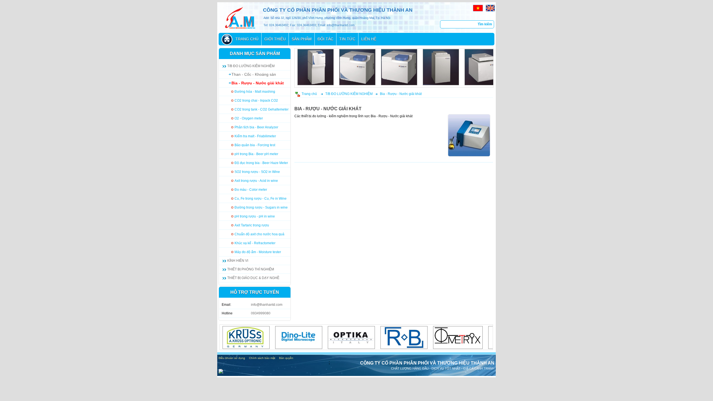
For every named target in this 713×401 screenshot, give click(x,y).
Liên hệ (368, 39)
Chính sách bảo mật (262, 358)
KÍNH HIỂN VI (237, 261)
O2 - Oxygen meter (249, 118)
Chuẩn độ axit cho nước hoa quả (259, 234)
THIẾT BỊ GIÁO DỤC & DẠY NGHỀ (253, 278)
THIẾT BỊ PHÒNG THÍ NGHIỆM (250, 269)
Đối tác (325, 39)
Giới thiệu (275, 39)
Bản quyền (286, 358)
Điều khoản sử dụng (232, 358)
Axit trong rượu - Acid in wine (256, 181)
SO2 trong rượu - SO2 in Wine (257, 172)
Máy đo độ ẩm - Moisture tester (258, 252)
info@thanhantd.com (266, 305)
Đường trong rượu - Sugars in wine (261, 207)
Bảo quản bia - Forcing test (255, 145)
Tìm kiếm (485, 24)
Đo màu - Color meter (251, 190)
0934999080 (260, 313)
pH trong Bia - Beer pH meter (256, 154)
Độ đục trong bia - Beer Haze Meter (261, 163)
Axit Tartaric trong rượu (252, 225)
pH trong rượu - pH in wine (255, 216)
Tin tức (347, 39)
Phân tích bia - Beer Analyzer (256, 127)
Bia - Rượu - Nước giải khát (257, 83)
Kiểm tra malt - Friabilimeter (255, 136)
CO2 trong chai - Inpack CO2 (256, 100)
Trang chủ (246, 39)
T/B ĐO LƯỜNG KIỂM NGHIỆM (251, 66)
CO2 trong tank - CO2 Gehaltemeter (262, 109)
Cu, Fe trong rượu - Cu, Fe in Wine (261, 198)
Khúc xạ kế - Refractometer (255, 243)
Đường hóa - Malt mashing (255, 92)
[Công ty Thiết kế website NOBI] (221, 372)
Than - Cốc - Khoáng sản (253, 74)
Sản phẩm (302, 39)
